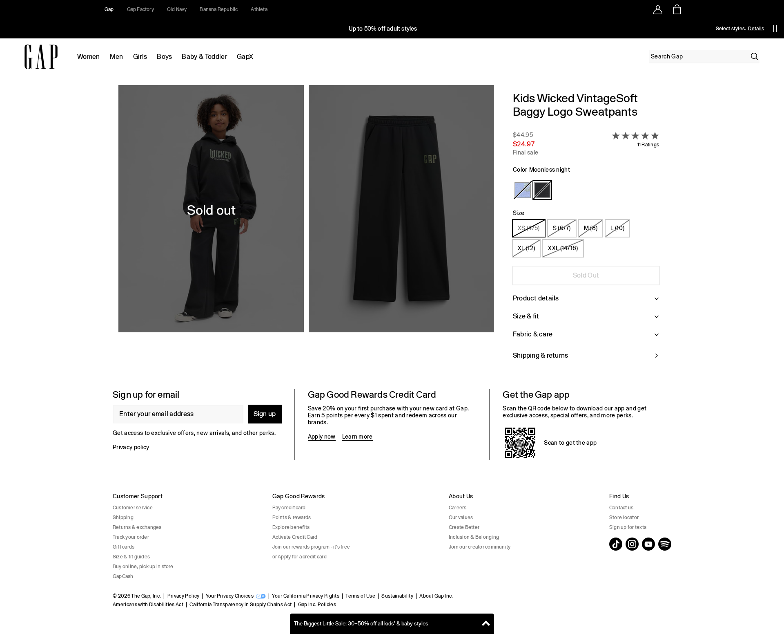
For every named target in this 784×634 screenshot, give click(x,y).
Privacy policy (131, 447)
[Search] (755, 56)
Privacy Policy (183, 596)
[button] (306, 230)
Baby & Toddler (204, 56)
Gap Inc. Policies (317, 604)
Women (88, 56)
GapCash (123, 576)
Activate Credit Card (295, 537)
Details (756, 28)
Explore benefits (291, 527)
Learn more (357, 436)
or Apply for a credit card (299, 557)
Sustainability (397, 596)
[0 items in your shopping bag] (676, 9)
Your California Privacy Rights (305, 596)
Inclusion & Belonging (474, 537)
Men (116, 56)
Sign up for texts (627, 527)
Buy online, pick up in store (143, 566)
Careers (458, 508)
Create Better (464, 527)
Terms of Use (360, 596)
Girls (140, 56)
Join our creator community (479, 547)
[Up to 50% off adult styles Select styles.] (383, 28)
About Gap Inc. (436, 596)
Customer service (133, 508)
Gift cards (123, 547)
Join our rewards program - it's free (311, 547)
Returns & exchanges (137, 527)
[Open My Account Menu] (657, 9)
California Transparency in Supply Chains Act (240, 604)
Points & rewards (291, 517)
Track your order (131, 537)
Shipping (123, 517)
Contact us (621, 508)
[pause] (775, 28)
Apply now (322, 436)
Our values (461, 517)
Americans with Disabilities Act (148, 604)
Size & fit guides (131, 557)
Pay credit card (289, 508)
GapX (245, 56)
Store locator (624, 517)
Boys (164, 56)
